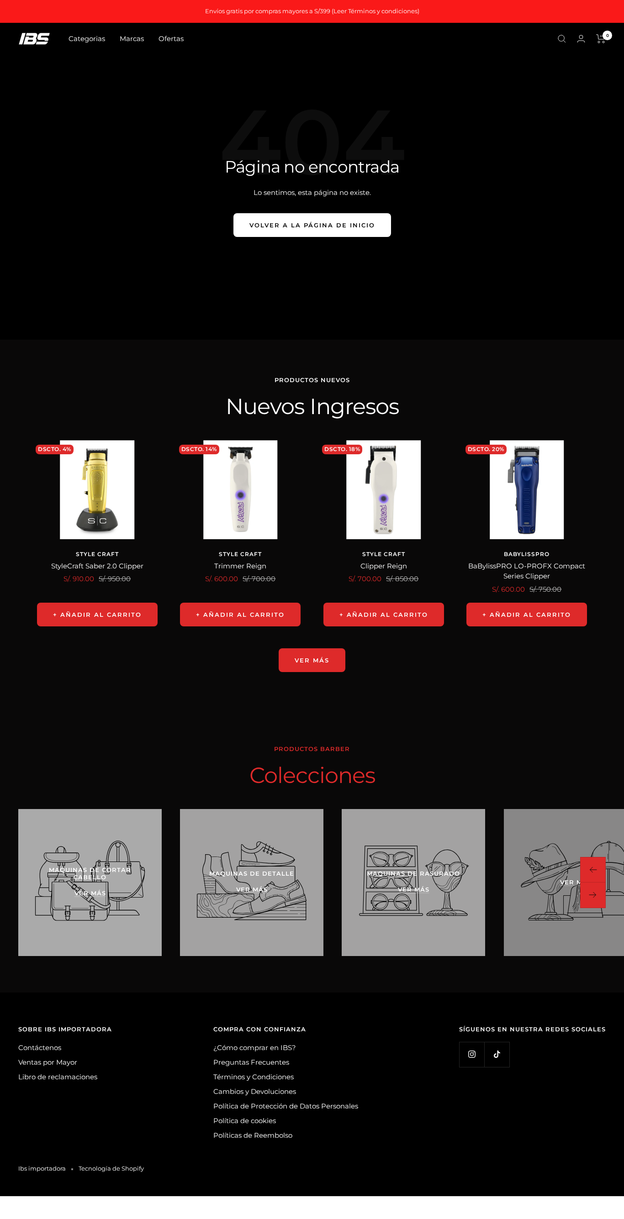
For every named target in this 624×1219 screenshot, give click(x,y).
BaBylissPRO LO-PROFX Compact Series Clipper (526, 571)
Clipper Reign (383, 566)
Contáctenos (39, 1047)
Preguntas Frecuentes (251, 1062)
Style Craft (97, 554)
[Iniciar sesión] (581, 38)
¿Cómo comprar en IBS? (254, 1047)
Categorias (87, 38)
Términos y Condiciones (253, 1076)
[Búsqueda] (562, 39)
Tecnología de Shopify (111, 1168)
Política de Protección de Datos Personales (285, 1106)
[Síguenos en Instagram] (471, 1054)
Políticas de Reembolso (252, 1135)
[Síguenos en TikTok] (496, 1054)
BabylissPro (527, 554)
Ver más (312, 660)
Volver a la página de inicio (312, 225)
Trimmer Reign (240, 566)
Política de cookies (244, 1120)
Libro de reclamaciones (57, 1076)
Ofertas (171, 38)
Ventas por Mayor (47, 1062)
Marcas (132, 38)
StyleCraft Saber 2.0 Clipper (97, 566)
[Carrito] (601, 38)
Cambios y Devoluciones (254, 1091)
